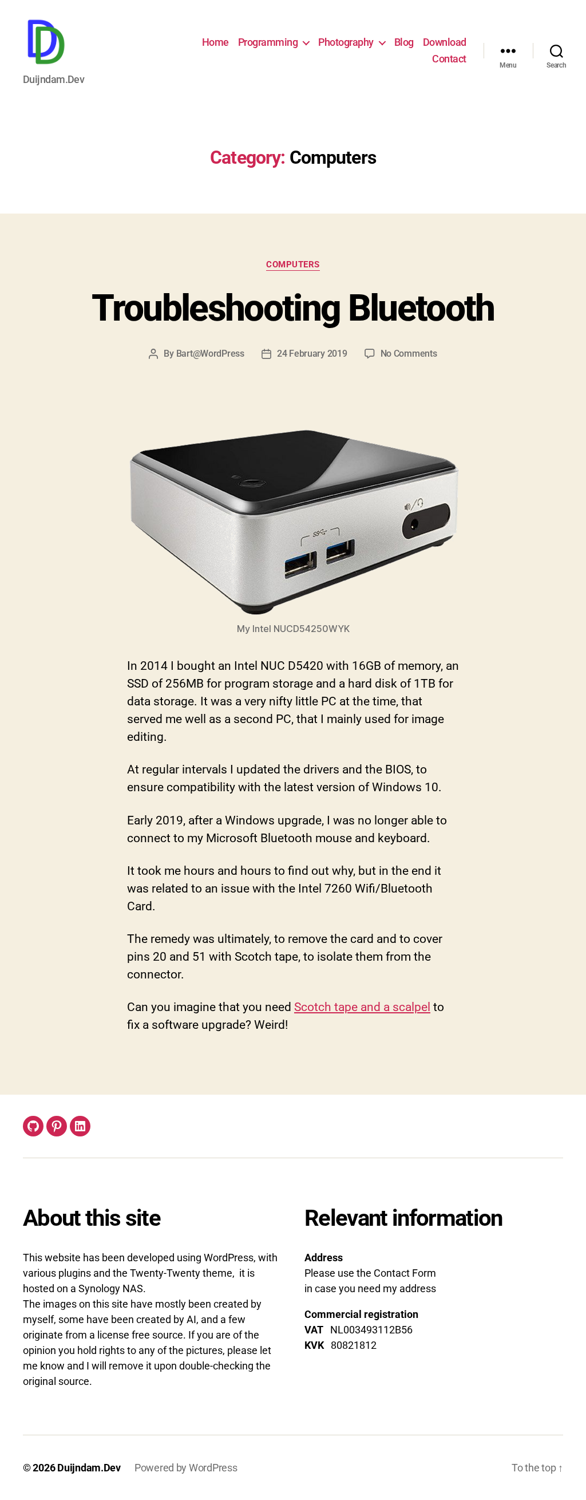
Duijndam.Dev (89, 1468)
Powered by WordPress (185, 1468)
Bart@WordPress (210, 353)
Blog (404, 42)
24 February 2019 (312, 353)
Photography (346, 42)
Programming (268, 42)
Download (444, 42)
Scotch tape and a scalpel (362, 1007)
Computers (293, 264)
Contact (449, 59)
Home (215, 42)
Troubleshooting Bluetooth (293, 308)
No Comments (409, 353)
